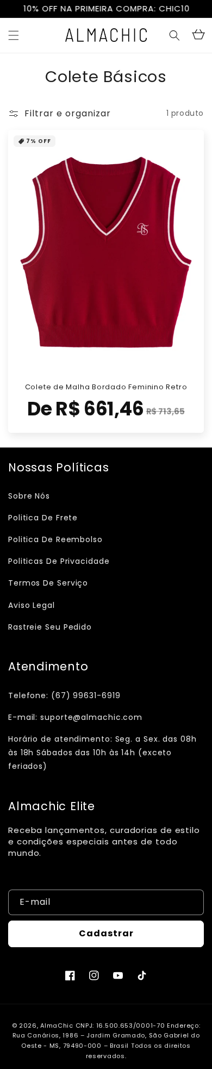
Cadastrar (106, 933)
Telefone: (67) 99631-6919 (64, 695)
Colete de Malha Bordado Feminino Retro (106, 387)
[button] (14, 35)
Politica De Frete (43, 517)
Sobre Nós (29, 495)
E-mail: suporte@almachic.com (75, 717)
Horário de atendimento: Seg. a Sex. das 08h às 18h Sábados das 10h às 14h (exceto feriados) (102, 753)
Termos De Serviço (48, 582)
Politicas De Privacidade (59, 561)
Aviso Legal (31, 605)
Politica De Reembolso (55, 539)
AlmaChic (56, 1025)
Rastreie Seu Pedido (50, 626)
